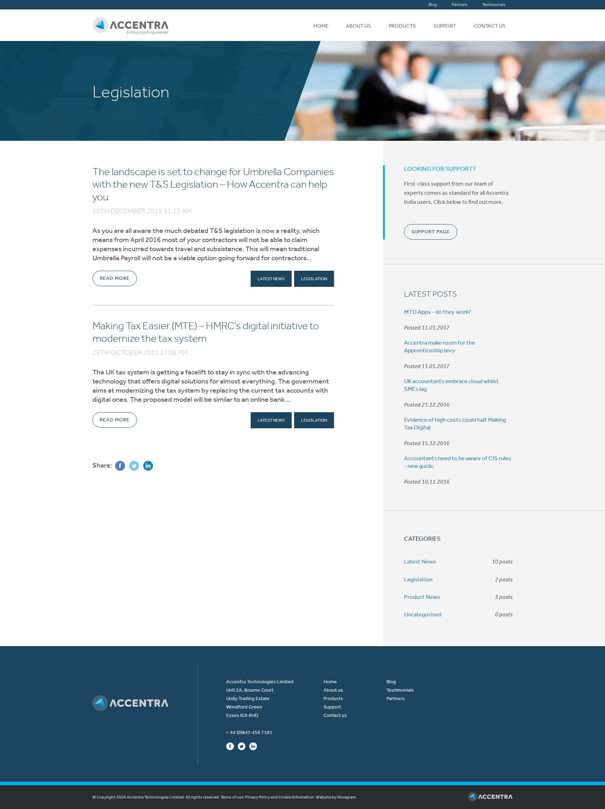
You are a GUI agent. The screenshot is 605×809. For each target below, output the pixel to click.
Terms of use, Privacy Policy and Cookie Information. (268, 797)
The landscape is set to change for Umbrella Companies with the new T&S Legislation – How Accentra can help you (213, 184)
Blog (433, 4)
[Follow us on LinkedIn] (253, 746)
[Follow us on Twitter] (241, 746)
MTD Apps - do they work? (437, 311)
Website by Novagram (336, 797)
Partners (459, 4)
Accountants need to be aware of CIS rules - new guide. (457, 462)
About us (358, 26)
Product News (422, 596)
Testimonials (494, 4)
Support (444, 26)
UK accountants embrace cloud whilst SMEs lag (451, 385)
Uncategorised (422, 614)
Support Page (430, 232)
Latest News (271, 278)
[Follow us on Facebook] (230, 746)
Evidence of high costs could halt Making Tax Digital (455, 423)
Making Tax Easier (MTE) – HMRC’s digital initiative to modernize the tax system (205, 332)
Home (320, 26)
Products (402, 26)
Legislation (314, 278)
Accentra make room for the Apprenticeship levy (439, 346)
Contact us (490, 26)
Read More (115, 278)
